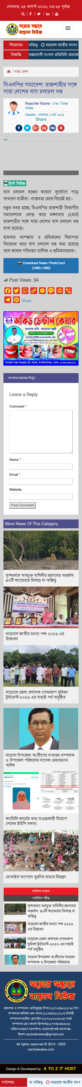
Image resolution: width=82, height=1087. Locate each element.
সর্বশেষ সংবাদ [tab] (41, 891)
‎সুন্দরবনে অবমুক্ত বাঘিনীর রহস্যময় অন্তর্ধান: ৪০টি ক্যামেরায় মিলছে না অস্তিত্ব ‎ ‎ (40, 578)
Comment (18, 406)
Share (26, 300)
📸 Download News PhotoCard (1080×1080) (41, 266)
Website (15, 489)
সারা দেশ (21, 71)
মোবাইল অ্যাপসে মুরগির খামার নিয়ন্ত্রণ (36, 877)
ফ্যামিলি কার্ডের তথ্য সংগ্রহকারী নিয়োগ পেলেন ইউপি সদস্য (36, 821)
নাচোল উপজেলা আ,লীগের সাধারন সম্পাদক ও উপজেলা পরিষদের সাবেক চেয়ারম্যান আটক (40, 760)
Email (14, 474)
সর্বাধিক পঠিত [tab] (41, 898)
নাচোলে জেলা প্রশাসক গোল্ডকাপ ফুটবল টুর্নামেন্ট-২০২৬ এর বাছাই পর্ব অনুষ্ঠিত (37, 695)
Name (15, 459)
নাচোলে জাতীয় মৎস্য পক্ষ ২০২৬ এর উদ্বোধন (35, 636)
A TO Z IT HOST (60, 1068)
